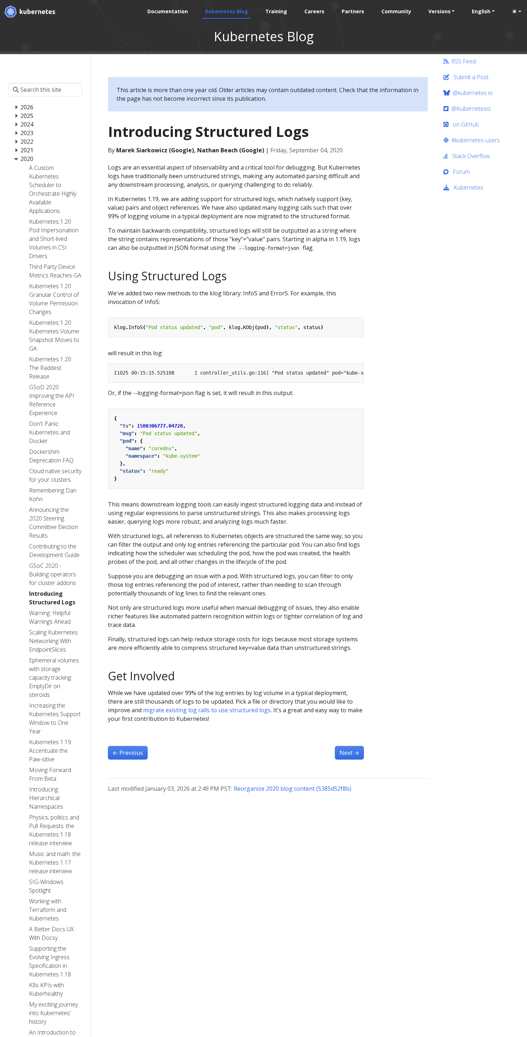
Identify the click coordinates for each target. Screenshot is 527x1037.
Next (349, 753)
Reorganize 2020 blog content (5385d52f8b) (292, 789)
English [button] (481, 11)
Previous (128, 753)
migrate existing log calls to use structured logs (207, 710)
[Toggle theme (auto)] (516, 11)
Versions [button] (439, 11)
